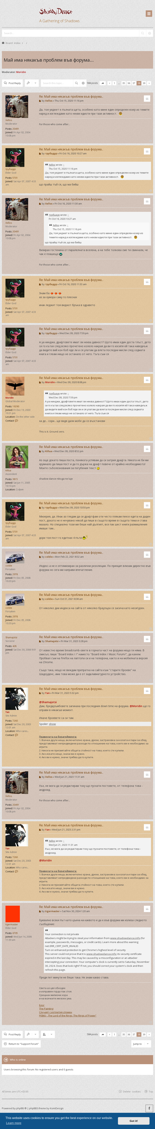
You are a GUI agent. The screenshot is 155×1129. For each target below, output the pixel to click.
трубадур (10, 169)
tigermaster (11, 924)
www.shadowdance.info (125, 938)
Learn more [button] (13, 1123)
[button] (102, 83)
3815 (15, 479)
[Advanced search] (149, 33)
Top (151, 1091)
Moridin (21, 72)
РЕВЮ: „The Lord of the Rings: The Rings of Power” (67, 1015)
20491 (15, 128)
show (52, 724)
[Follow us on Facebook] (149, 1108)
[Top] (150, 140)
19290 (15, 406)
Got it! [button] (134, 1120)
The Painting (46, 1008)
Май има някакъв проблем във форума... (49, 60)
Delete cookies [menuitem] (132, 1091)
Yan (7, 712)
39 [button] (144, 83)
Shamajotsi (11, 637)
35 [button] (123, 83)
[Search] (142, 33)
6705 (15, 933)
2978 (15, 574)
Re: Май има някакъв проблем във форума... (71, 96)
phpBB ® (21, 1108)
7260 (15, 720)
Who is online (18, 1059)
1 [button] (114, 83)
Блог (41, 1005)
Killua (8, 470)
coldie (8, 565)
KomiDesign (57, 1108)
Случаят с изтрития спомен (55, 1012)
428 (14, 646)
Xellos (8, 120)
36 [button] (128, 83)
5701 (15, 177)
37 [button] (134, 83)
